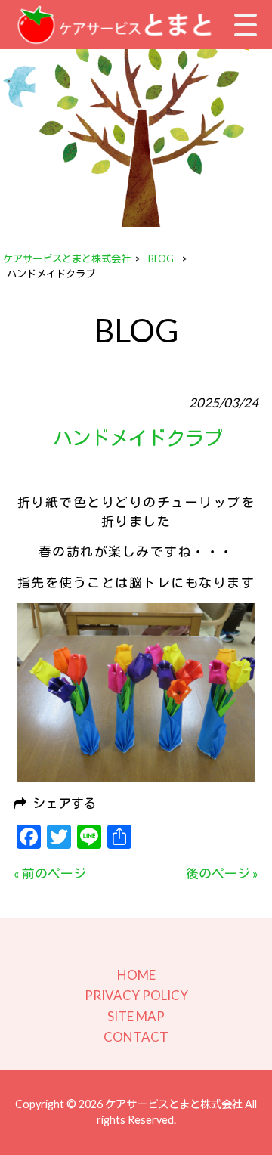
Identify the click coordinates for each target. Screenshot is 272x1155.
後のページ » (222, 873)
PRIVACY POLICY (136, 995)
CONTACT (136, 1037)
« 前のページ (50, 873)
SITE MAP (136, 1016)
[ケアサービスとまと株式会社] (119, 24)
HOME (136, 975)
